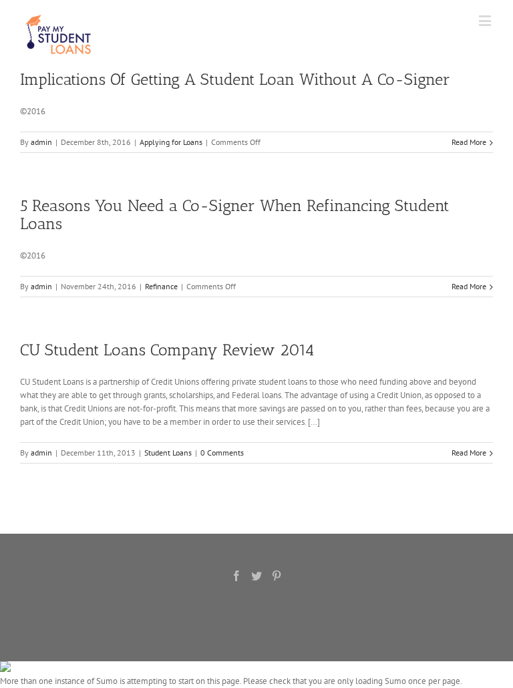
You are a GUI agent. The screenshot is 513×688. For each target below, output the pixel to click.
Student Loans (168, 453)
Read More (469, 142)
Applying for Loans (171, 142)
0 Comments (222, 453)
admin (41, 142)
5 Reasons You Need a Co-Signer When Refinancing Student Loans (234, 214)
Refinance (161, 286)
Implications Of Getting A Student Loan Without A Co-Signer (235, 79)
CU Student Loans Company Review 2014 (167, 349)
